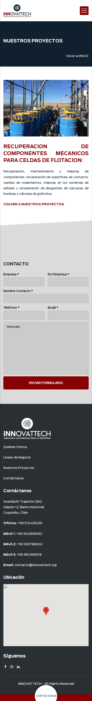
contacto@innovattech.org (36, 565)
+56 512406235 (30, 523)
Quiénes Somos (15, 447)
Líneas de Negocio (17, 457)
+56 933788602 (30, 544)
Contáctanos (13, 478)
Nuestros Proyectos (18, 468)
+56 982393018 (29, 554)
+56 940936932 (29, 533)
